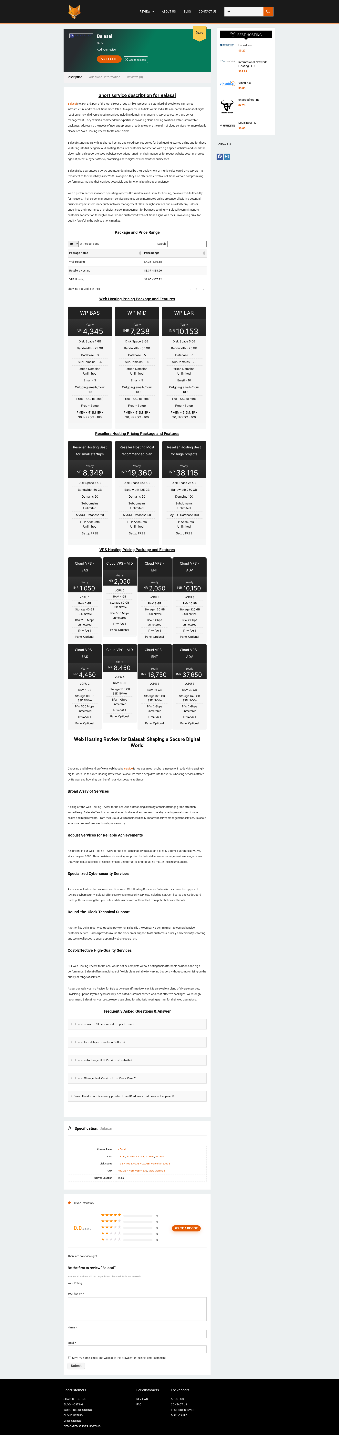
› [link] (203, 289)
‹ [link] (190, 289)
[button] (140, 253)
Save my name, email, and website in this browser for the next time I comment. (119, 1358)
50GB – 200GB (141, 1163)
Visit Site (109, 59)
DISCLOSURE (179, 1415)
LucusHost (245, 45)
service (128, 768)
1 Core (121, 1156)
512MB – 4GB (126, 1170)
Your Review (76, 1293)
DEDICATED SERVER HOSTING (82, 1426)
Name (72, 1327)
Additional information (104, 77)
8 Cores (159, 1156)
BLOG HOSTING (73, 1404)
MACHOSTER (247, 123)
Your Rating (75, 1283)
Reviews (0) (135, 77)
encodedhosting (248, 99)
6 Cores (150, 1156)
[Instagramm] (227, 157)
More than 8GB (157, 1170)
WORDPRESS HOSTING (78, 1409)
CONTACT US (208, 11)
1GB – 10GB (125, 1163)
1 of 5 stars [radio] (86, 1282)
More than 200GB (160, 1163)
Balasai (72, 103)
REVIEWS (142, 1399)
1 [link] (197, 289)
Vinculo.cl (245, 83)
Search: (161, 243)
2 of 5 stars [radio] (88, 1282)
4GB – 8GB (141, 1170)
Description (74, 77)
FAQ (138, 1404)
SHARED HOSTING (75, 1399)
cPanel (122, 1149)
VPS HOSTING (72, 1420)
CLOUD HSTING (73, 1415)
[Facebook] (220, 157)
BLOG (187, 11)
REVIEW (145, 11)
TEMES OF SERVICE (183, 1409)
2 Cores (131, 1156)
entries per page (89, 243)
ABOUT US (169, 11)
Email (72, 1342)
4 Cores (140, 1156)
